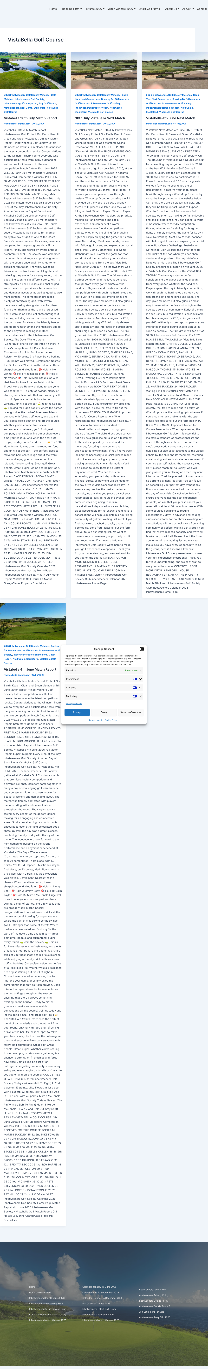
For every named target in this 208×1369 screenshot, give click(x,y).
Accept (77, 712)
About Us (171, 8)
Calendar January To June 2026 (99, 1287)
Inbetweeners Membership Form (46, 1303)
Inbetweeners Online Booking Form (47, 1309)
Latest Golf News (149, 8)
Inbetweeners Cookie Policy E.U (155, 1306)
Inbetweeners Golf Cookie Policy (102, 720)
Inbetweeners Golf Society (29, 99)
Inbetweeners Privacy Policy (154, 1295)
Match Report (11, 107)
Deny (104, 712)
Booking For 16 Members (115, 99)
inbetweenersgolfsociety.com (20, 103)
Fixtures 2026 (93, 8)
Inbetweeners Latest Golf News (99, 1309)
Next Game (26, 107)
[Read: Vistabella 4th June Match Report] (33, 621)
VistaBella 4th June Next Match (170, 118)
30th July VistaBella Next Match (100, 118)
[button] (141, 649)
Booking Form (70, 8)
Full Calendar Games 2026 (96, 1303)
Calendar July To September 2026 (100, 1292)
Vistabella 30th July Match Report (30, 118)
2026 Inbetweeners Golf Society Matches (27, 95)
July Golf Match (47, 103)
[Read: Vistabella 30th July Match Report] (33, 70)
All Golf (186, 8)
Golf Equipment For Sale (151, 1312)
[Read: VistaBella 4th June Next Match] (175, 70)
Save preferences (130, 712)
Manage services (74, 703)
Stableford (40, 107)
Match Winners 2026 (120, 8)
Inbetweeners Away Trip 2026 (154, 1317)
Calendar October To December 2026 (102, 1298)
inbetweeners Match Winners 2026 (100, 1320)
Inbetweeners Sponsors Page (98, 1314)
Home (53, 8)
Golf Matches (82, 103)
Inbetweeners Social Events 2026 (47, 1298)
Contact (202, 8)
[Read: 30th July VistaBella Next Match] (104, 70)
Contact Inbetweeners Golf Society (47, 1314)
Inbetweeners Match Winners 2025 (47, 1320)
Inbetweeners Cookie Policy (153, 1301)
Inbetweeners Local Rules (152, 1289)
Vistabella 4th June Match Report (30, 669)
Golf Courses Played (40, 1292)
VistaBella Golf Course (100, 112)
